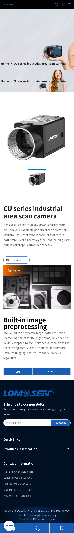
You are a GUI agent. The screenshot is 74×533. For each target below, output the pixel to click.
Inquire (16, 260)
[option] (37, 178)
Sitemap (34, 515)
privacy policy (48, 515)
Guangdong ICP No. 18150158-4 (37, 519)
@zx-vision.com (24, 471)
